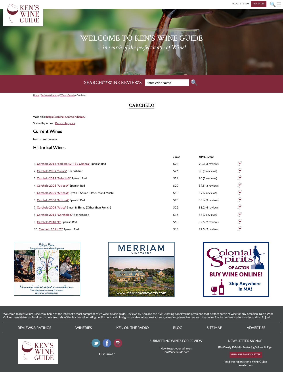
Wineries (83, 327)
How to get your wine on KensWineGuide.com (176, 350)
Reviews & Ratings (50, 95)
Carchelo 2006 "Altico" (51, 207)
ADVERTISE (259, 3)
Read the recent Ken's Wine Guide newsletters (245, 363)
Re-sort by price (65, 123)
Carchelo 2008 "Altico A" (53, 200)
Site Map (214, 327)
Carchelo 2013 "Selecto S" (54, 178)
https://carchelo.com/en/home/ (65, 116)
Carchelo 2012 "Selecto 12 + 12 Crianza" (63, 163)
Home (36, 95)
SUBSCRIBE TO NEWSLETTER (245, 354)
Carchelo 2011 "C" (51, 229)
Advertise (256, 327)
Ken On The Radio (132, 327)
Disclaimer (107, 354)
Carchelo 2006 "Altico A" (53, 185)
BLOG (235, 3)
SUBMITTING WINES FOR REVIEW (176, 341)
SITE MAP (244, 3)
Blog (177, 327)
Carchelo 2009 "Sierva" (52, 171)
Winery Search (67, 95)
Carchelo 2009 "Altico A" (53, 193)
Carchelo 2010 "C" (49, 222)
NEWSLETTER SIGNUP (245, 341)
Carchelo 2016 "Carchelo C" (55, 214)
